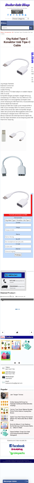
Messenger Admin (10, 481)
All (24, 296)
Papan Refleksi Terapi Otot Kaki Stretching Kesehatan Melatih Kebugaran (20, 433)
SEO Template (12, 461)
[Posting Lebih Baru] (3, 332)
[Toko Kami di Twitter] (11, 15)
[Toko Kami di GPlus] (14, 15)
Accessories (20, 296)
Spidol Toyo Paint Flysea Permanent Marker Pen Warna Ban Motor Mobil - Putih (21, 418)
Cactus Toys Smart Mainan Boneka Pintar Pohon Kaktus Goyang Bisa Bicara (21, 411)
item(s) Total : (17, 11)
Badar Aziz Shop (17, 4)
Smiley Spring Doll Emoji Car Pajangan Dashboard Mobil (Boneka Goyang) (21, 403)
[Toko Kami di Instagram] (23, 15)
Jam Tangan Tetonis (16, 395)
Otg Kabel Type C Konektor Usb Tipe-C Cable (17, 42)
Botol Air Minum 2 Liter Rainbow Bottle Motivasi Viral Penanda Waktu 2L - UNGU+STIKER (21, 426)
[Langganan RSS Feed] (17, 15)
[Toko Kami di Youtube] (26, 15)
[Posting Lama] (32, 332)
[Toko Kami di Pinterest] (20, 15)
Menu (4, 23)
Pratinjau (18, 255)
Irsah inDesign (28, 461)
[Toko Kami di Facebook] (8, 15)
